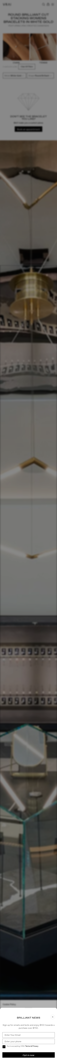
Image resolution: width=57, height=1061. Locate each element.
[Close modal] (28, 530)
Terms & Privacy (31, 1046)
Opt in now (28, 1055)
